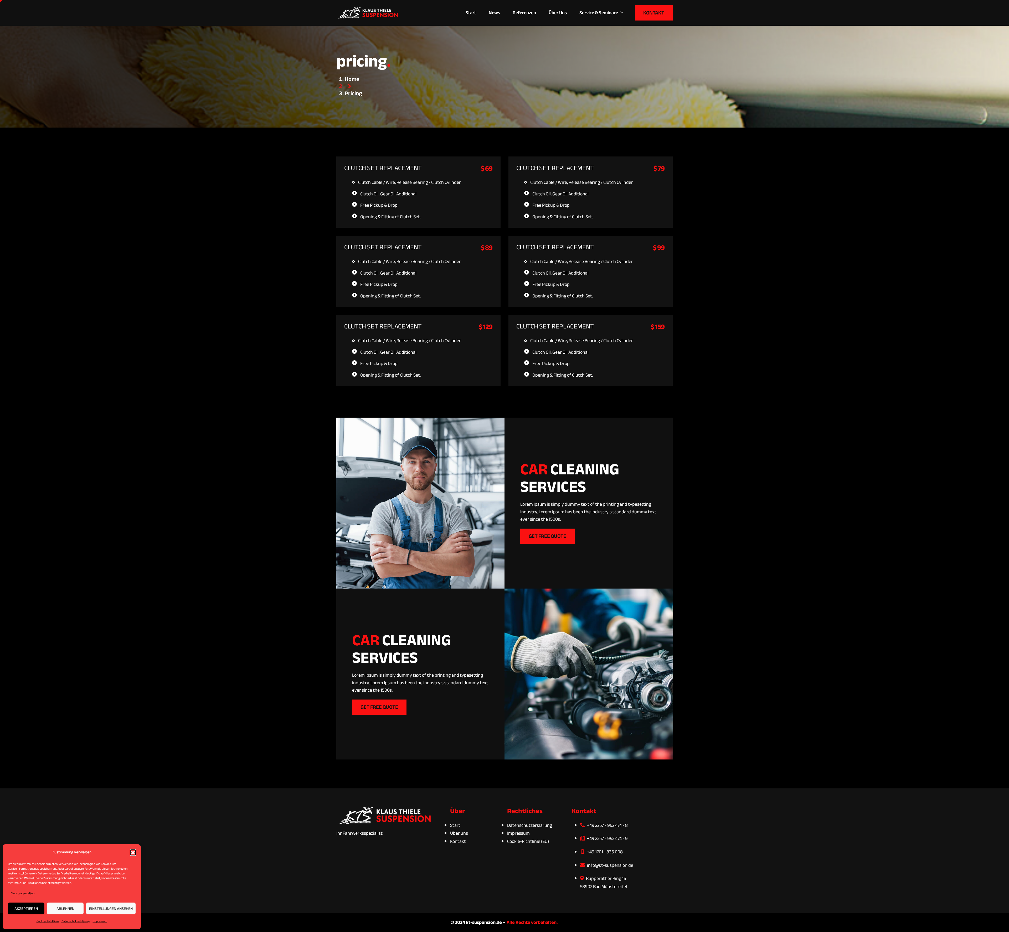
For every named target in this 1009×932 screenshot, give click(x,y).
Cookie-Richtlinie (48, 921)
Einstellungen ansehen (111, 908)
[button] (133, 852)
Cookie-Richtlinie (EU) (528, 841)
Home (352, 79)
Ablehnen (65, 908)
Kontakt (458, 841)
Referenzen (524, 12)
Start (471, 12)
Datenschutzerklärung (75, 921)
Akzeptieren (26, 908)
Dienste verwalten (22, 893)
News (494, 12)
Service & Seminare (598, 12)
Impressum (100, 921)
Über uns (558, 12)
